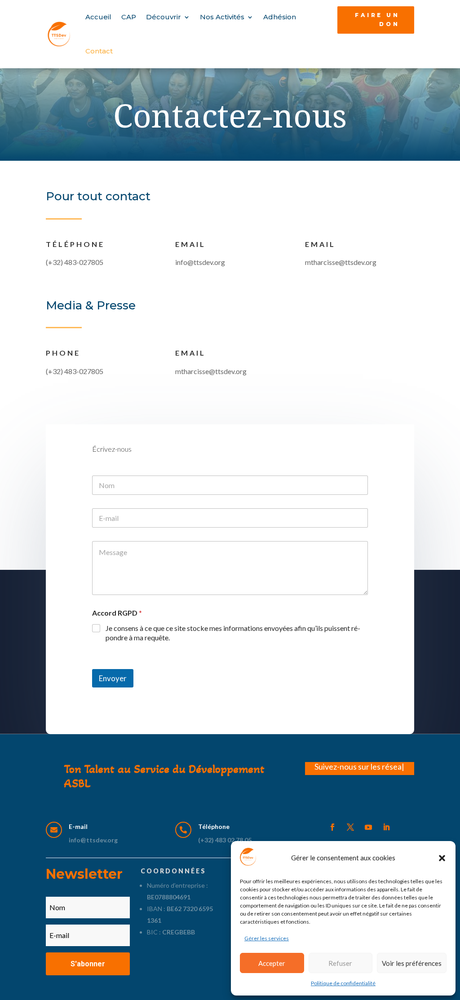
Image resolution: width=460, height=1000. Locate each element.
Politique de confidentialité (343, 983)
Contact (99, 51)
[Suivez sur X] (350, 827)
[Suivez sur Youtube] (368, 827)
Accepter (271, 963)
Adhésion (279, 17)
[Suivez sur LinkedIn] (386, 827)
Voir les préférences (412, 963)
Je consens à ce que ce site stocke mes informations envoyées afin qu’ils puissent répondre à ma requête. (233, 633)
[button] (442, 858)
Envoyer (113, 678)
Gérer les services (266, 938)
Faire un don (377, 19)
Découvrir (163, 17)
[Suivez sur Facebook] (332, 827)
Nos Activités (222, 17)
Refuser (340, 963)
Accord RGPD (117, 612)
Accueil (98, 17)
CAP (128, 17)
